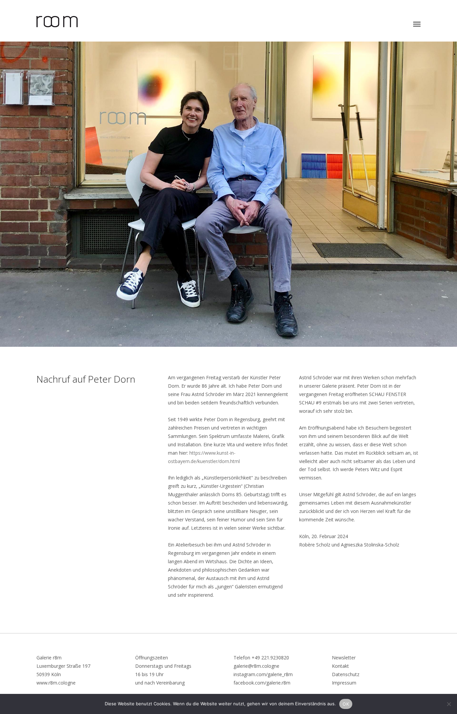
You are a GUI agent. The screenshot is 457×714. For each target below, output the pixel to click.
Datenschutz (345, 674)
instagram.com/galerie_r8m (263, 674)
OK (346, 704)
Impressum (344, 682)
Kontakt (340, 666)
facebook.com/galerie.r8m (262, 682)
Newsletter (344, 657)
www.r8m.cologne (56, 682)
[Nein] (448, 704)
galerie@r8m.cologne (256, 666)
